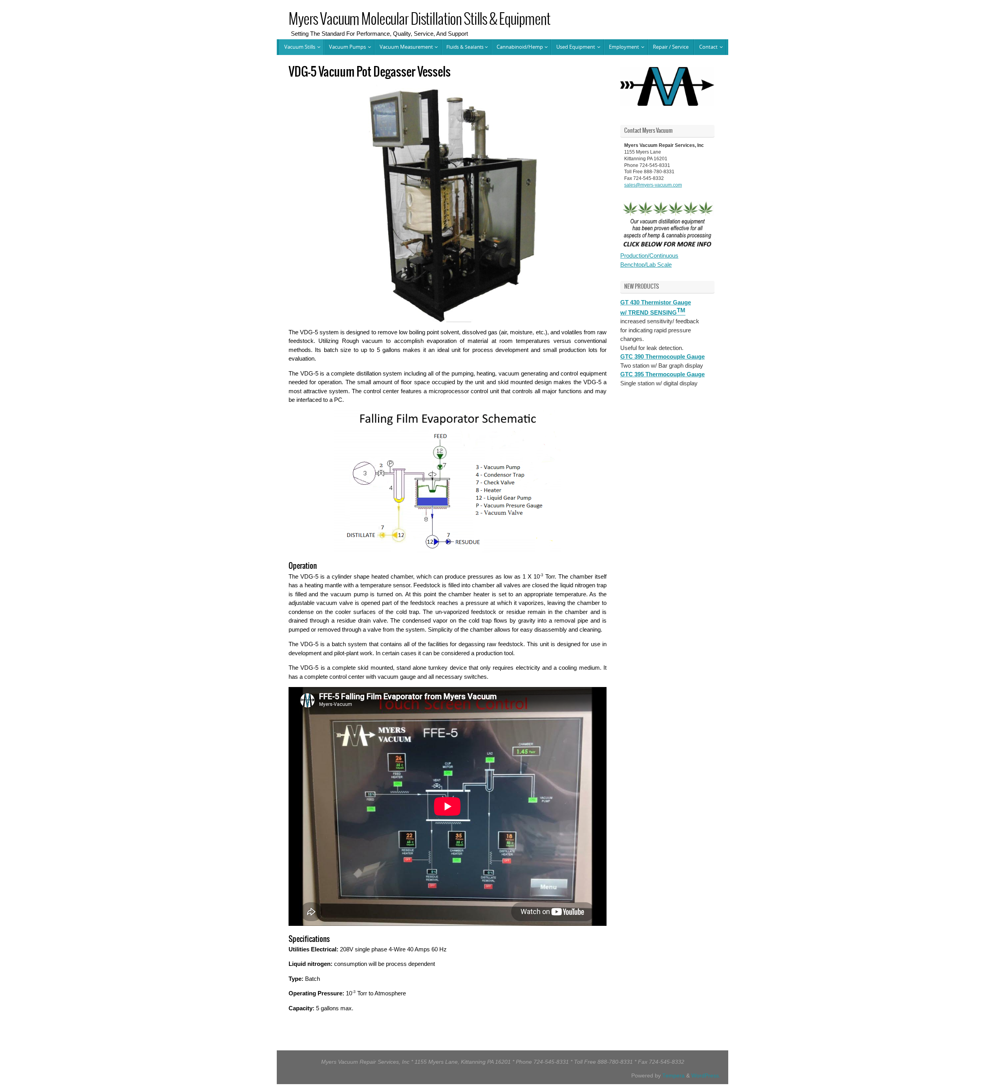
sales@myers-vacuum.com (653, 185)
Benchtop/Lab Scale (646, 264)
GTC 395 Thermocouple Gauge (662, 374)
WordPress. (705, 1076)
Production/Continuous (649, 255)
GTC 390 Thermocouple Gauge (662, 356)
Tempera (673, 1076)
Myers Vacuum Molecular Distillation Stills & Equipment (419, 20)
